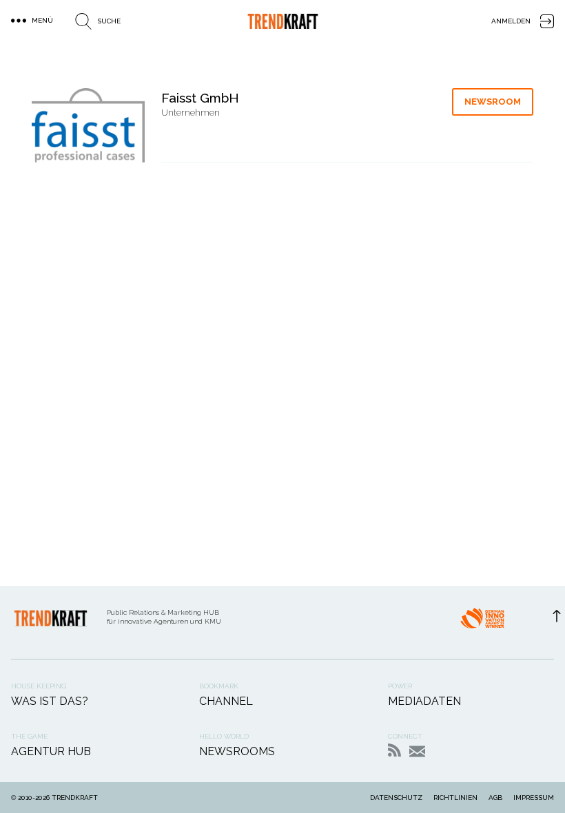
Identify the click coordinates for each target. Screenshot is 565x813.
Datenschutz (396, 797)
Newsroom (492, 101)
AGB (495, 797)
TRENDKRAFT (75, 797)
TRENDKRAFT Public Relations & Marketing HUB (283, 21)
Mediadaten (424, 701)
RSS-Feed (394, 750)
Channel (226, 701)
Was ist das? (49, 701)
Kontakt (417, 751)
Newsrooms (237, 751)
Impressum (533, 797)
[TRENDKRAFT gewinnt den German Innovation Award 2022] (482, 622)
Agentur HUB (51, 751)
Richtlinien (455, 797)
